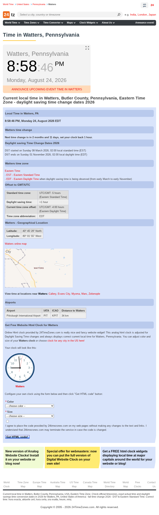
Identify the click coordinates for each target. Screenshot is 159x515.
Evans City (64, 293)
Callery (52, 293)
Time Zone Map (23, 484)
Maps (70, 22)
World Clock (6, 484)
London (142, 14)
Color (9, 401)
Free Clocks (137, 484)
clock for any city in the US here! (66, 340)
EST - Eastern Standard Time (23, 174)
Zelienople (94, 293)
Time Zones (30, 22)
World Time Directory (110, 484)
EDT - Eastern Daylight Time (22, 179)
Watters (42, 293)
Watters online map (16, 243)
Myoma (76, 293)
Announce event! (144, 22)
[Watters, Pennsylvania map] (39, 286)
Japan (152, 14)
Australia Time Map (57, 484)
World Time (11, 22)
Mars (84, 293)
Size (8, 411)
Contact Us (151, 484)
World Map (126, 484)
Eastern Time (12, 170)
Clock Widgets (87, 22)
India (133, 14)
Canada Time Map (90, 484)
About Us (107, 22)
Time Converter (51, 22)
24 (152, 5)
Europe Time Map (39, 484)
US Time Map (74, 484)
